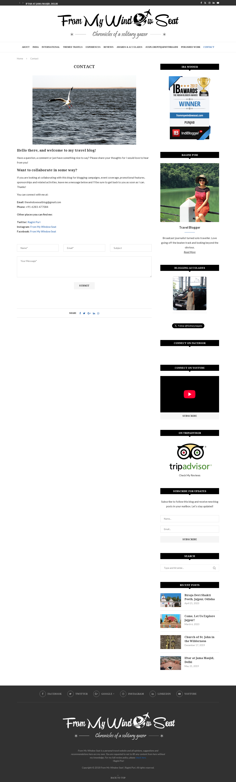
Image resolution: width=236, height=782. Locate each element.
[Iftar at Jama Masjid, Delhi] (170, 663)
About (26, 47)
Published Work (190, 47)
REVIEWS (109, 47)
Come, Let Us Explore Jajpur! (200, 618)
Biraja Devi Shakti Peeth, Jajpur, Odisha (200, 597)
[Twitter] (205, 3)
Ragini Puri (34, 222)
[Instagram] (209, 3)
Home (20, 58)
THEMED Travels (73, 47)
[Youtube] (218, 3)
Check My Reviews (189, 475)
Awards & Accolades (129, 47)
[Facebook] (201, 3)
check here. (141, 757)
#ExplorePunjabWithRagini (161, 47)
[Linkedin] (214, 3)
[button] (19, 3)
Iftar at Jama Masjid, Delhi (42, 3)
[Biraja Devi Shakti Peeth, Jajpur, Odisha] (170, 600)
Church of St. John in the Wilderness (199, 639)
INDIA (36, 47)
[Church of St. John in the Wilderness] (170, 642)
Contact (208, 47)
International (51, 47)
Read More (190, 252)
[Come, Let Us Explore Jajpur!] (170, 621)
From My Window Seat (43, 226)
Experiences (93, 47)
